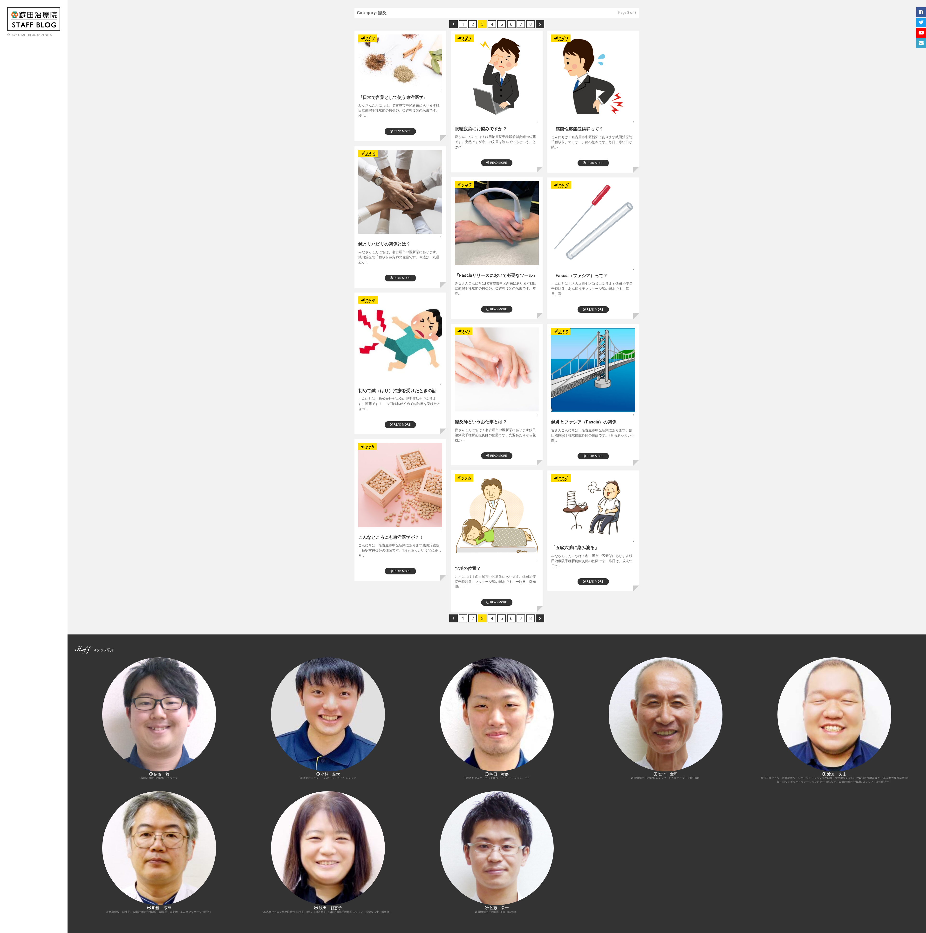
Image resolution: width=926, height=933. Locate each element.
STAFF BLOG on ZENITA (35, 35)
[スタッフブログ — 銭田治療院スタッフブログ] (33, 19)
